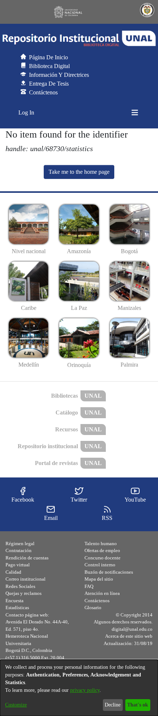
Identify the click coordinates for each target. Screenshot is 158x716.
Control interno (100, 564)
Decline (113, 705)
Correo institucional (26, 579)
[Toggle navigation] (134, 113)
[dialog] (79, 688)
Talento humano (101, 543)
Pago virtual (18, 564)
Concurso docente (103, 558)
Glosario (93, 607)
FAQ (89, 586)
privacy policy (85, 690)
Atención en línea (102, 593)
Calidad (13, 572)
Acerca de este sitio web (128, 636)
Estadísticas (17, 607)
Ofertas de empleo (102, 550)
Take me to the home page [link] (79, 172)
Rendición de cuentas (27, 558)
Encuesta (15, 600)
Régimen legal (20, 543)
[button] (79, 38)
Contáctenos (97, 600)
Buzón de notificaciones (109, 572)
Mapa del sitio (99, 579)
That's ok (137, 705)
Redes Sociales (20, 586)
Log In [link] (26, 112)
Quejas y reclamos (24, 593)
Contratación (19, 550)
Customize (16, 705)
